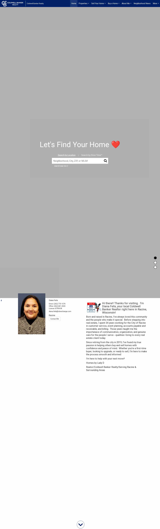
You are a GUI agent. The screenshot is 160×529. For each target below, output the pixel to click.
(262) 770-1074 (59, 304)
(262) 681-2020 (59, 306)
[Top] (155, 257)
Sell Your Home (98, 4)
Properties (84, 4)
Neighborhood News (142, 3)
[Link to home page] (14, 3)
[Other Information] (155, 267)
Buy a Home (114, 4)
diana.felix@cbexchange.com (60, 311)
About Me (127, 4)
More (156, 4)
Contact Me (54, 319)
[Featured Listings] (155, 262)
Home (73, 3)
